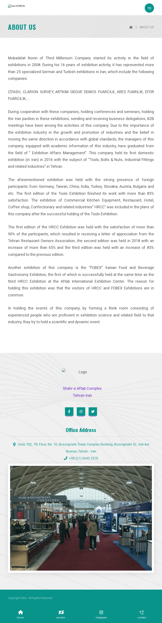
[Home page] (131, 27)
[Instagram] (81, 411)
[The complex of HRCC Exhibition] (24, 7)
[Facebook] (69, 411)
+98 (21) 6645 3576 (83, 458)
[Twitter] (93, 411)
